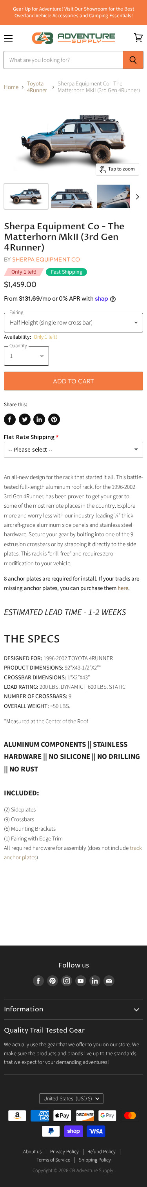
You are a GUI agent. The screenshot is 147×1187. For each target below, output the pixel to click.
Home (11, 87)
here (123, 588)
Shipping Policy (95, 1159)
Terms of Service (53, 1159)
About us (32, 1151)
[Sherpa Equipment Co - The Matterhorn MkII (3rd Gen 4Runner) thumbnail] (26, 196)
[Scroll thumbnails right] (136, 196)
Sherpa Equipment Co (46, 259)
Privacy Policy (64, 1151)
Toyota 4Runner (37, 87)
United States (68, 1099)
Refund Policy (101, 1151)
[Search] (133, 60)
